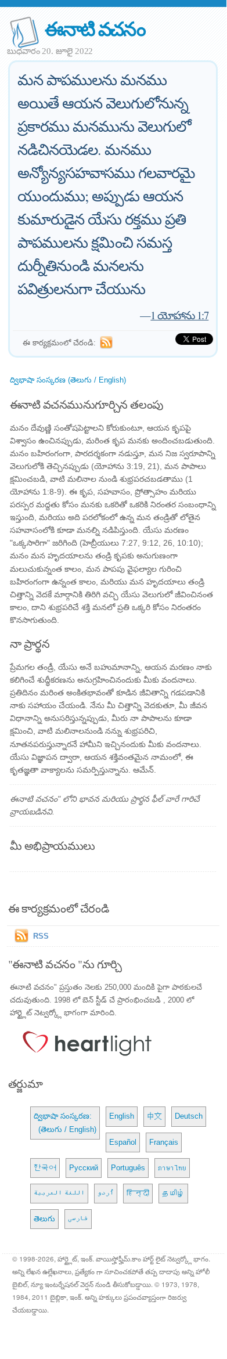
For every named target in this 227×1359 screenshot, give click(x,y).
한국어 (45, 1167)
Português (128, 1167)
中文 (154, 1116)
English (121, 1116)
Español (122, 1142)
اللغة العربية (59, 1193)
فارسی (78, 1218)
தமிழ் (173, 1193)
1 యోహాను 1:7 (179, 315)
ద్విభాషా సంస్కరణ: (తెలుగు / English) (65, 1122)
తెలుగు (44, 1218)
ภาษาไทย (172, 1167)
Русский (83, 1167)
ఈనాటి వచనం (95, 28)
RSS (41, 936)
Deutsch (189, 1116)
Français (163, 1142)
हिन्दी (138, 1193)
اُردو (106, 1193)
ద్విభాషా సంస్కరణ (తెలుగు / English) (68, 380)
